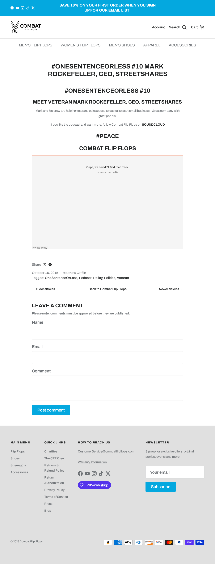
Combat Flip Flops (31, 541)
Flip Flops (17, 451)
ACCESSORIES (182, 45)
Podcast (85, 278)
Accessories (19, 472)
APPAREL (151, 45)
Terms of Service (56, 496)
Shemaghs (18, 465)
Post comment (51, 410)
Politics (109, 278)
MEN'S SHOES (122, 45)
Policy (97, 278)
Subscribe (160, 486)
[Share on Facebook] (50, 264)
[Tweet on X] (44, 264)
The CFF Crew (54, 458)
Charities (50, 451)
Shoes (15, 458)
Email (37, 346)
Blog (47, 510)
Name (37, 322)
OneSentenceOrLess (61, 278)
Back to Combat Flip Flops (108, 289)
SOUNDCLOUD (153, 124)
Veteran (123, 278)
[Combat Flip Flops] (26, 27)
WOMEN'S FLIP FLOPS (81, 45)
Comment (41, 371)
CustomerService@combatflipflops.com (106, 451)
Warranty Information (92, 462)
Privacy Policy (54, 490)
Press (48, 503)
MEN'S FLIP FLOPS (35, 45)
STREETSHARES (161, 102)
